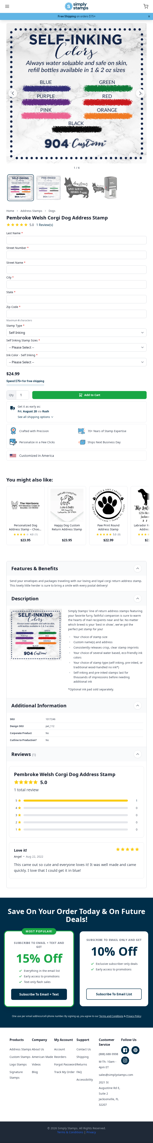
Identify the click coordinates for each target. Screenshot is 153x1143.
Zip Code (13, 307)
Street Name (16, 262)
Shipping (82, 1057)
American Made (42, 1057)
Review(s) (44, 224)
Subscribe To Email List (114, 994)
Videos (36, 1064)
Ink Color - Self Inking (22, 355)
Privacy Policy (133, 1016)
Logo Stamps (18, 1064)
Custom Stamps (20, 1057)
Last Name (14, 233)
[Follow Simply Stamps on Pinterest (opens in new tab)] (135, 1050)
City (10, 277)
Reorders (60, 1057)
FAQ (79, 1072)
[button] (12, 93)
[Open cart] (146, 6)
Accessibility (84, 1079)
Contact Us (83, 1049)
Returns (81, 1064)
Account (59, 1049)
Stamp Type (15, 325)
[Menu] (7, 6)
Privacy (91, 1132)
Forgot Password (65, 1064)
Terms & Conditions (70, 1132)
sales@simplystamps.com (116, 1075)
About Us (38, 1049)
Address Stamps (20, 1049)
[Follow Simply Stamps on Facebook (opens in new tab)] (125, 1050)
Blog (35, 1072)
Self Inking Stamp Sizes (23, 340)
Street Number (17, 248)
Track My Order (64, 1072)
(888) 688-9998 (108, 1054)
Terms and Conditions (111, 1016)
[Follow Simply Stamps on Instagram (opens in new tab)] (125, 1060)
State (11, 292)
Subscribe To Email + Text (39, 994)
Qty (11, 395)
